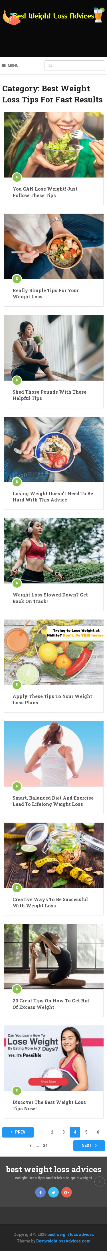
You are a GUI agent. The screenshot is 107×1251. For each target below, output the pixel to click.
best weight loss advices (53, 1169)
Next (87, 1145)
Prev (19, 1132)
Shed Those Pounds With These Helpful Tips (49, 395)
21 (45, 1145)
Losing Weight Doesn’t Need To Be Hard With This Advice (53, 496)
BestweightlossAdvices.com (63, 1241)
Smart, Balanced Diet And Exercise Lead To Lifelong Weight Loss (53, 801)
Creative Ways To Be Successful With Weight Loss (50, 902)
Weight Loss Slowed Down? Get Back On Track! (50, 598)
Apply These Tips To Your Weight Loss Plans (52, 699)
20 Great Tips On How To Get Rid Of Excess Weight (51, 1004)
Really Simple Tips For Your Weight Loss (46, 293)
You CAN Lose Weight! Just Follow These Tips (45, 192)
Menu (13, 65)
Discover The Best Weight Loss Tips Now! (49, 1105)
